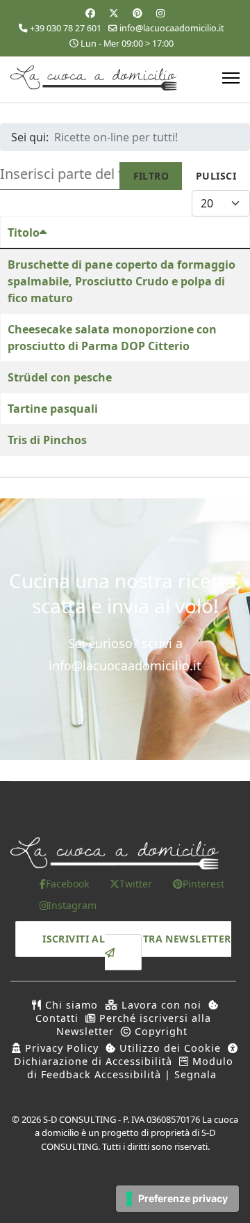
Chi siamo (70, 1004)
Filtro (151, 175)
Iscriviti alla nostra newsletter (136, 939)
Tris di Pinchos (47, 440)
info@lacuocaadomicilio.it (171, 28)
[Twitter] (114, 12)
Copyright (159, 1031)
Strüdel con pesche (60, 377)
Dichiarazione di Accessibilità (93, 1061)
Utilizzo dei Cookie (168, 1048)
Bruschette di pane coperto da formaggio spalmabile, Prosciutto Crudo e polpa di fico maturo (121, 281)
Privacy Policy (60, 1048)
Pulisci (216, 175)
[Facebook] (90, 12)
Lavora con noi (159, 1004)
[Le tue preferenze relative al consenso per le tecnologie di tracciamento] (177, 1198)
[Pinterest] (137, 12)
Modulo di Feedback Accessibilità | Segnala (130, 1068)
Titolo (24, 232)
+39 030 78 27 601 (65, 28)
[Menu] (231, 78)
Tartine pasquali (53, 408)
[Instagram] (160, 12)
